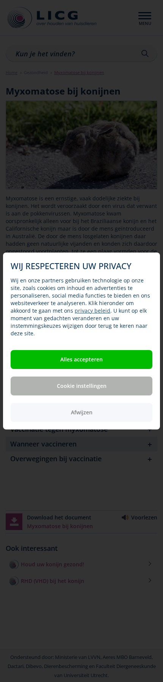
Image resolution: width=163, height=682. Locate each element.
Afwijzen (81, 412)
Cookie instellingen (82, 385)
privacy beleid (92, 310)
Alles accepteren (81, 359)
